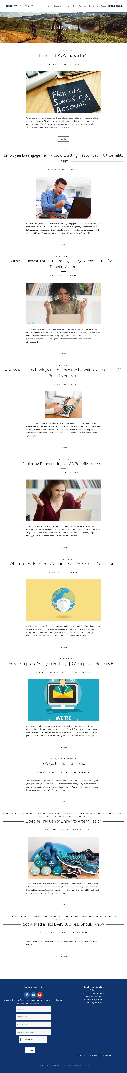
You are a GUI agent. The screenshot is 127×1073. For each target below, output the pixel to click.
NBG (77, 64)
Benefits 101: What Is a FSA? (63, 55)
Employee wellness (66, 813)
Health (110, 813)
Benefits (8, 813)
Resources (82, 6)
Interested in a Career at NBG (86, 1055)
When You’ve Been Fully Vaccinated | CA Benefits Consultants (64, 563)
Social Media (104, 916)
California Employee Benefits (62, 916)
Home (49, 6)
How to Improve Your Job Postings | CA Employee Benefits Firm (63, 663)
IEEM (54, 816)
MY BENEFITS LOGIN (115, 6)
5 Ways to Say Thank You (63, 763)
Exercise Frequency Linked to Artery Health (63, 821)
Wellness (83, 816)
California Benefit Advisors (24, 916)
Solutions (57, 6)
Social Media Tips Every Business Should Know (63, 924)
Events (91, 6)
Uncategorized (63, 51)
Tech (116, 916)
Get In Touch (101, 6)
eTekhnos (86, 1065)
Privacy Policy (106, 1055)
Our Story (67, 6)
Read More (63, 139)
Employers (88, 916)
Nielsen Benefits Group (50, 1065)
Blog (74, 6)
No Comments (83, 672)
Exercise (99, 813)
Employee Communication (38, 813)
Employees (86, 813)
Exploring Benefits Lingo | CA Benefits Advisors (63, 463)
